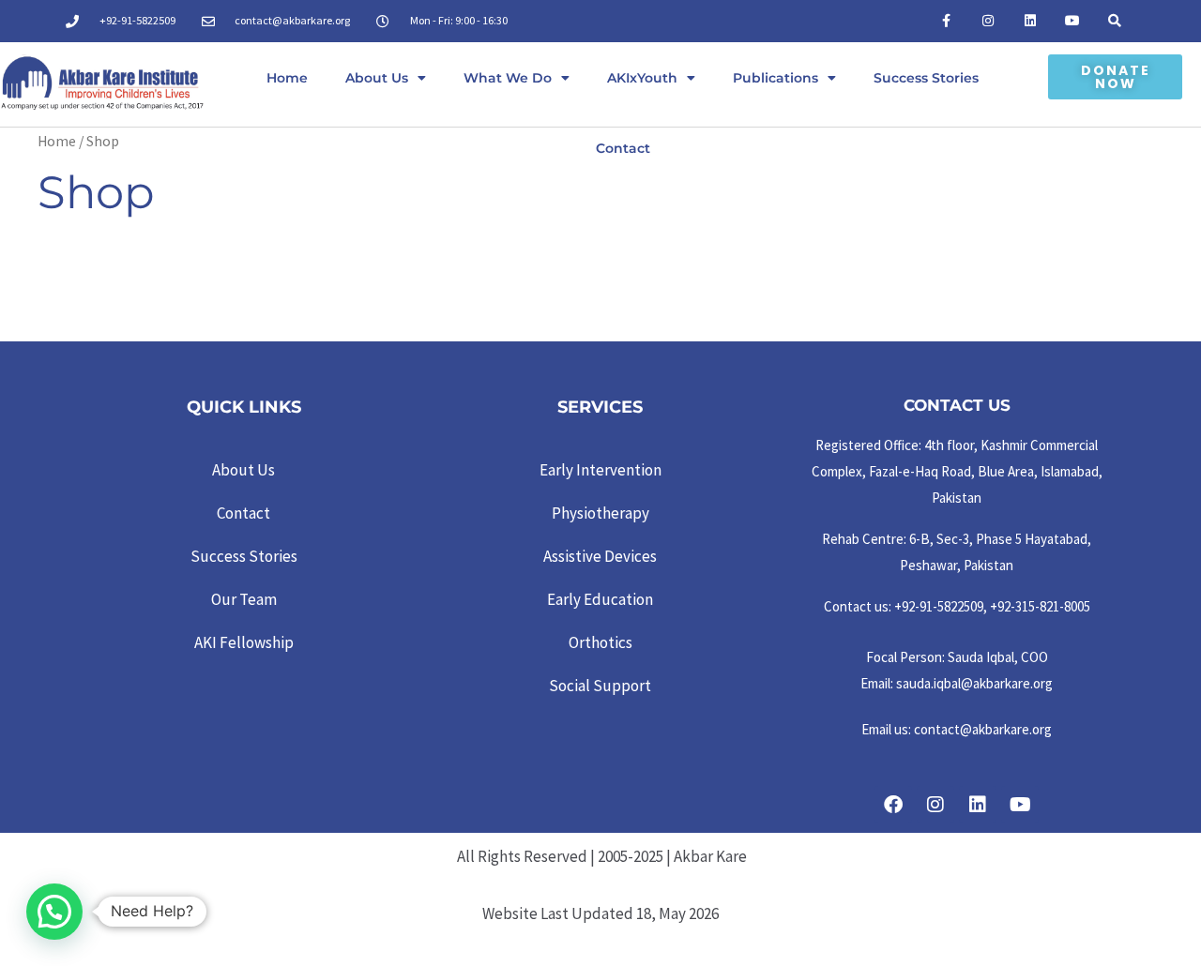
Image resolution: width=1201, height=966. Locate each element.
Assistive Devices (600, 556)
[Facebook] (893, 804)
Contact (623, 148)
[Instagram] (988, 21)
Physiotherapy (600, 513)
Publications (775, 77)
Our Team (244, 599)
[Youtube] (1072, 21)
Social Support (600, 685)
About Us (376, 77)
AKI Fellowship (244, 642)
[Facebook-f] (946, 21)
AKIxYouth (642, 77)
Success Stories (926, 77)
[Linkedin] (1031, 21)
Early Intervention (600, 470)
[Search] (1114, 21)
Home (287, 77)
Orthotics (600, 642)
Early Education (600, 599)
